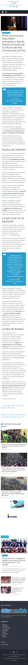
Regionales (5, 634)
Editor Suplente (20, 53)
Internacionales (6, 32)
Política (4, 632)
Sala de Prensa (5, 644)
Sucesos (4, 637)
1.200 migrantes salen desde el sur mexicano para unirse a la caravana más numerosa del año (13, 469)
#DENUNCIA (13, 255)
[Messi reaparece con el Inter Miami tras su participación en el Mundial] (6, 587)
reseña (10, 235)
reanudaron (22, 189)
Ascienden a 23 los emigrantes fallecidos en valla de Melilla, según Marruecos (13, 493)
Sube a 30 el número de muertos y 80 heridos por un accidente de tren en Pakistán (14, 446)
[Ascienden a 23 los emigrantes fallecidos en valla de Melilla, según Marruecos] (14, 477)
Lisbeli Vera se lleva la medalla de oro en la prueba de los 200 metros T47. (13, 416)
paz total (5, 195)
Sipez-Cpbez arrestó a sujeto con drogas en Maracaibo (12, 407)
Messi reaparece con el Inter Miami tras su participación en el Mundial (18, 590)
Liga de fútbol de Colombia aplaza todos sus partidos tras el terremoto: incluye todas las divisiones (19, 580)
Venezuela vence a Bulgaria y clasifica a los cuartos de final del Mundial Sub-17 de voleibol (13, 561)
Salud (3, 635)
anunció (8, 180)
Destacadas (5, 626)
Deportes (5, 555)
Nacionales (5, 631)
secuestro (6, 153)
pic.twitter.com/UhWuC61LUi (15, 276)
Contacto (3, 642)
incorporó (7, 129)
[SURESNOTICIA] (2, 12)
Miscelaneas (5, 629)
